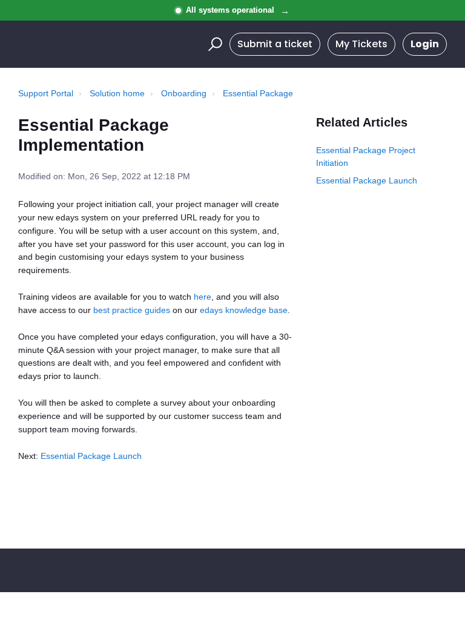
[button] (213, 44)
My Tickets (361, 44)
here (202, 297)
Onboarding (183, 93)
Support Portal (45, 93)
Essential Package (258, 93)
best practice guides (131, 310)
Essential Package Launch (91, 456)
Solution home (117, 93)
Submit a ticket (274, 44)
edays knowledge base (244, 310)
